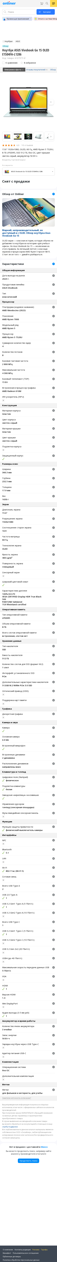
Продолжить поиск (28, 1160)
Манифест (7, 1253)
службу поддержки (10, 1127)
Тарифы (44, 1249)
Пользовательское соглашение (26, 1253)
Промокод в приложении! (18, 19)
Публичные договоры (12, 1256)
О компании (8, 1249)
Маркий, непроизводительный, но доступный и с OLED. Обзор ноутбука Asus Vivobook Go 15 (26, 233)
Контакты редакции (23, 1249)
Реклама (35, 1249)
